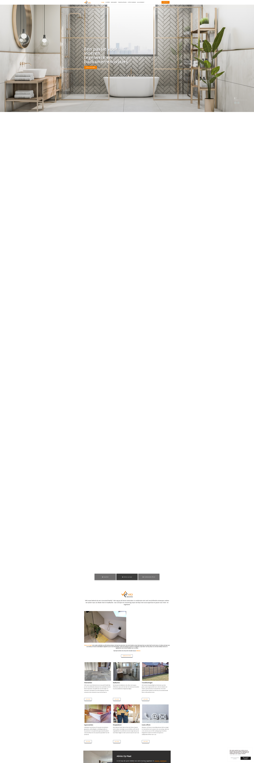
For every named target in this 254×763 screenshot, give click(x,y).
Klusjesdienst (140, 2)
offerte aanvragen (90, 67)
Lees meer (88, 699)
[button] (235, 103)
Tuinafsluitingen (122, 2)
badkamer (138, 651)
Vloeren (107, 2)
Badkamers (114, 2)
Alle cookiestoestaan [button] (245, 758)
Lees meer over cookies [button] (235, 754)
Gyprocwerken (132, 2)
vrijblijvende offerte (127, 656)
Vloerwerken (88, 683)
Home (102, 2)
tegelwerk (163, 761)
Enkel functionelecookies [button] (235, 758)
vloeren (157, 761)
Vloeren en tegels (88, 645)
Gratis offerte (146, 725)
